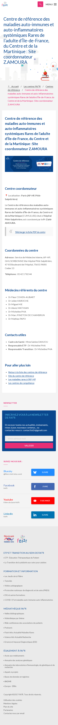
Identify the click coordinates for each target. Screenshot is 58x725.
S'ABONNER (45, 501)
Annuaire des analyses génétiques (18, 660)
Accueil (15, 86)
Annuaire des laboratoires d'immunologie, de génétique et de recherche (30, 666)
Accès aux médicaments (14, 656)
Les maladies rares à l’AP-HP (22, 379)
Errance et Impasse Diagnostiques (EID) (21, 642)
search (40, 4)
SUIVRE (45, 472)
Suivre (45, 515)
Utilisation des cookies (13, 700)
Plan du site (8, 707)
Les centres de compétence (21, 383)
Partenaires (8, 710)
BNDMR (8, 681)
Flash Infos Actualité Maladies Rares (19, 632)
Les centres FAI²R (32, 86)
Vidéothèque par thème (14, 618)
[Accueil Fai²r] (9, 3)
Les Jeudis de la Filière (14, 576)
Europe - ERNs (10, 686)
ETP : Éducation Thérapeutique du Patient (22, 558)
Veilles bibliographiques (14, 613)
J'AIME (45, 486)
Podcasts (8, 628)
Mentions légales (10, 703)
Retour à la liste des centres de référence (27, 372)
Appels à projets (11, 672)
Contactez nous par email (14, 713)
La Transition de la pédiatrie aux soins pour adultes (25, 562)
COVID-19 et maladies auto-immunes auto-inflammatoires (29, 600)
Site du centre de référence (21, 375)
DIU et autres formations (15, 595)
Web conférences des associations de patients (24, 623)
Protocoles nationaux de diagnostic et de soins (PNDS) (27, 590)
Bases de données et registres (17, 677)
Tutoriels (8, 581)
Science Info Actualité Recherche (18, 637)
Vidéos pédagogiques (14, 586)
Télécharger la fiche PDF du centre (30, 232)
